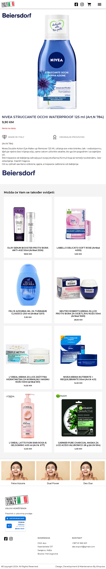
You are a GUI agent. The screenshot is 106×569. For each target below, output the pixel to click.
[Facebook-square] (76, 4)
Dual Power (53, 483)
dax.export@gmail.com (83, 546)
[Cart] (89, 4)
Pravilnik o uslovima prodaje (18, 513)
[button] (100, 4)
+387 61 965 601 (79, 543)
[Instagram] (82, 4)
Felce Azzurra (18, 483)
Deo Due (88, 483)
